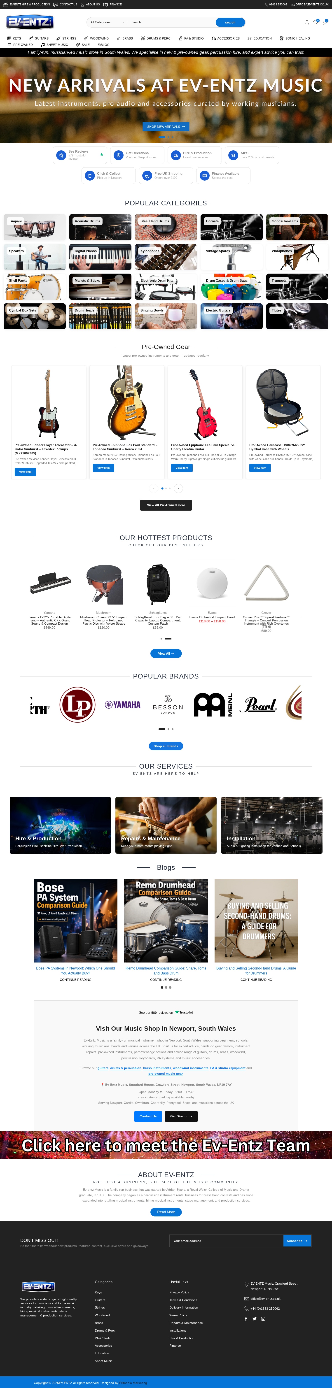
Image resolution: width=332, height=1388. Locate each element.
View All (164, 653)
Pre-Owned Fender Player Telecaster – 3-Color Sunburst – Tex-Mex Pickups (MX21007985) (46, 449)
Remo (57, 612)
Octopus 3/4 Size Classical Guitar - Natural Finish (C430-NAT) (220, 620)
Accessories (103, 1345)
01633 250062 (278, 4)
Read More (166, 1212)
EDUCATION (262, 38)
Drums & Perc (105, 1330)
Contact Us (148, 1116)
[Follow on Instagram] (263, 1318)
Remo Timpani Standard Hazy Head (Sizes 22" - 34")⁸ (57, 618)
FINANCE (116, 4)
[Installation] (271, 825)
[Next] (178, 488)
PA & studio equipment (227, 1068)
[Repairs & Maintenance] (166, 825)
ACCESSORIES (228, 38)
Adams (166, 612)
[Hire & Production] (60, 825)
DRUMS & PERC (158, 38)
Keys (98, 1292)
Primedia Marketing (133, 1383)
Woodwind (102, 1315)
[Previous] (153, 488)
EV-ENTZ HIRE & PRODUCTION (30, 4)
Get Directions (181, 1116)
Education (102, 1353)
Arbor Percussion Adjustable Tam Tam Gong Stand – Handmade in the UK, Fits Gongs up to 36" (112, 620)
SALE (85, 44)
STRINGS (68, 38)
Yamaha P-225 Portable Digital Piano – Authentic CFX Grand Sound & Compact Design (274, 620)
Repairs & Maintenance (186, 1323)
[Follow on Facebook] (246, 1318)
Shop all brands (166, 746)
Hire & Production (181, 1338)
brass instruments (157, 1068)
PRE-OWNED (22, 44)
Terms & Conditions (183, 1300)
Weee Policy (178, 1315)
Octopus (220, 612)
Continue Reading (75, 979)
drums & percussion (125, 1068)
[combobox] (171, 22)
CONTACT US (69, 4)
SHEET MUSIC (56, 44)
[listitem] (35, 227)
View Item (25, 472)
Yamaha (274, 612)
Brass (99, 1323)
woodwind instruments (190, 1068)
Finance (175, 1345)
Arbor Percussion (112, 612)
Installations (177, 1330)
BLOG (105, 44)
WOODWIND (98, 38)
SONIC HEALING (297, 38)
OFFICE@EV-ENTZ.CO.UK (312, 4)
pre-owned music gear (165, 1073)
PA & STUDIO (193, 38)
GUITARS (41, 38)
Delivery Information (183, 1307)
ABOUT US (93, 4)
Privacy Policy (179, 1292)
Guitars (100, 1300)
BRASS (127, 38)
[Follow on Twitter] (255, 1318)
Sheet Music (103, 1361)
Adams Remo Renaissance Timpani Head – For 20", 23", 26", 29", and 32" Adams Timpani (166, 620)
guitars (103, 1068)
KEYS (16, 38)
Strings (100, 1307)
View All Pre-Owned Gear (166, 505)
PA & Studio (103, 1338)
